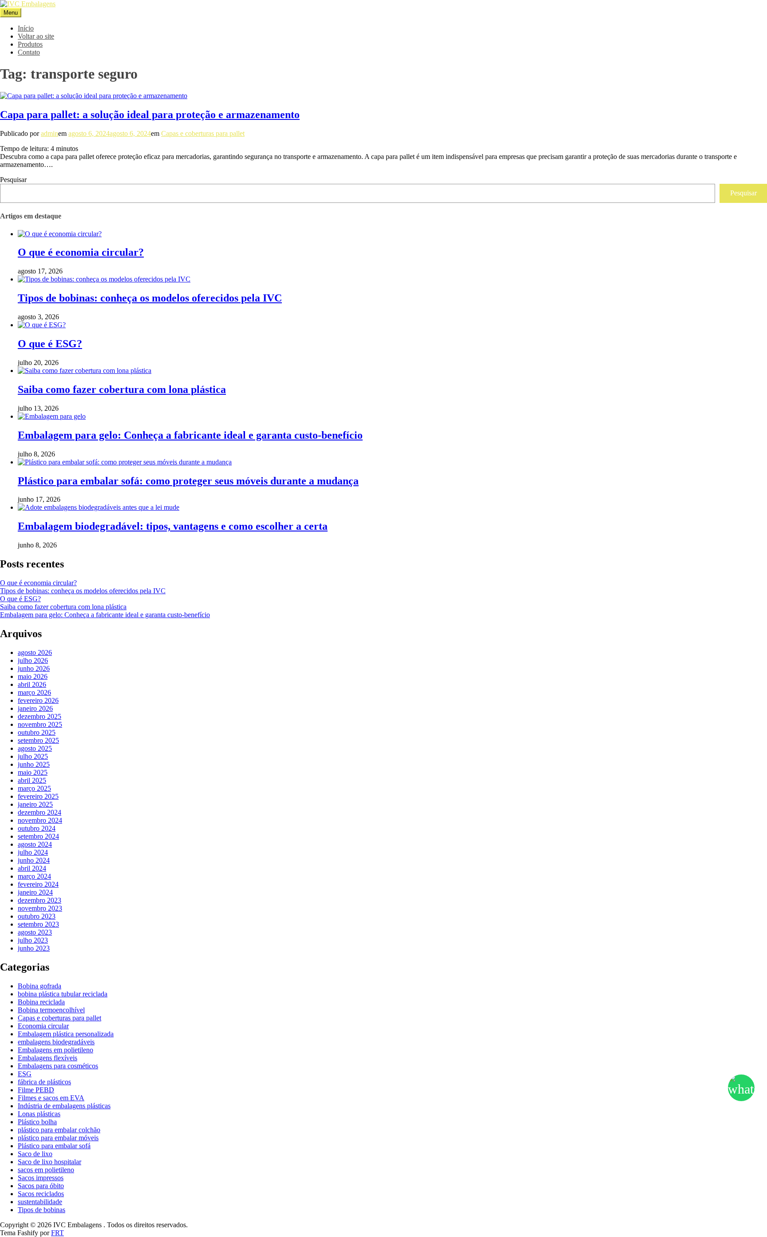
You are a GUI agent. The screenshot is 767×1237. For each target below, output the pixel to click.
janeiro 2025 (35, 804)
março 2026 (34, 692)
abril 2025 (32, 780)
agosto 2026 (35, 652)
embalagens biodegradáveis (56, 1042)
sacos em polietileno (46, 1170)
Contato (29, 52)
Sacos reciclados (41, 1193)
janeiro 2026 (35, 708)
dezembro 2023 (39, 900)
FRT (57, 1233)
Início (26, 28)
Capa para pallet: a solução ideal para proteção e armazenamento (150, 114)
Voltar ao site (36, 36)
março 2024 (34, 876)
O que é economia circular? (81, 252)
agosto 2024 (35, 844)
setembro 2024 (38, 836)
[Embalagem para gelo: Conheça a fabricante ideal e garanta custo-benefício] (52, 416)
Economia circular (43, 1026)
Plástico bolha (37, 1122)
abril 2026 (32, 684)
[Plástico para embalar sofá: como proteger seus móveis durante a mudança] (125, 462)
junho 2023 (34, 948)
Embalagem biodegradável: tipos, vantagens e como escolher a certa (173, 526)
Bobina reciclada (41, 1002)
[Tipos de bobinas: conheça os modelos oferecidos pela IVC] (104, 279)
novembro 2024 (40, 820)
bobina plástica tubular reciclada (62, 994)
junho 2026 (34, 668)
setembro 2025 (38, 740)
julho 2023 (33, 940)
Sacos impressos (40, 1177)
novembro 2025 (40, 724)
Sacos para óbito (41, 1185)
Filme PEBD (36, 1090)
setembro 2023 (38, 924)
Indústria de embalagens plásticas (64, 1106)
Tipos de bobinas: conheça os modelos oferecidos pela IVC (150, 298)
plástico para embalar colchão (59, 1130)
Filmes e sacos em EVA (51, 1098)
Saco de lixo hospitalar (49, 1162)
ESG (25, 1074)
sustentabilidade (40, 1201)
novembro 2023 (40, 908)
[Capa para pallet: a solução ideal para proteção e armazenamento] (93, 95)
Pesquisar (13, 179)
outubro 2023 (36, 916)
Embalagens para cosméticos (58, 1066)
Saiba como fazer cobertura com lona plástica (122, 389)
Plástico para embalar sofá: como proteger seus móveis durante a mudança (188, 481)
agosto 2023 (35, 932)
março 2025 (34, 788)
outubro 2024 (36, 828)
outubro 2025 (36, 732)
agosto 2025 (35, 748)
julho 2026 (33, 660)
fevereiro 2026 (38, 700)
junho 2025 (34, 764)
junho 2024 (34, 860)
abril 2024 (32, 868)
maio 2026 (32, 676)
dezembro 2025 (39, 716)
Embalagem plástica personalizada (66, 1034)
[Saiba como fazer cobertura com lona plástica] (84, 370)
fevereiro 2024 (38, 884)
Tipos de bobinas (41, 1209)
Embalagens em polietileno (55, 1050)
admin (49, 133)
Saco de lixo (35, 1154)
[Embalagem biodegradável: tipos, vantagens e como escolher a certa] (98, 507)
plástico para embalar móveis (58, 1138)
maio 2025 (32, 772)
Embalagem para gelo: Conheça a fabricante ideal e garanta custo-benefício (190, 435)
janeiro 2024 (35, 892)
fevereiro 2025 (38, 796)
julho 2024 (33, 852)
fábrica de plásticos (44, 1082)
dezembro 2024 (39, 812)
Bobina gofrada (39, 986)
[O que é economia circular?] (60, 234)
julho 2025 (33, 756)
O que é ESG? (50, 343)
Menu (11, 12)
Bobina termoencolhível (51, 1010)
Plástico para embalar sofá (54, 1146)
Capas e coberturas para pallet (203, 133)
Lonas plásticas (39, 1114)
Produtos (30, 44)
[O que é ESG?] (42, 325)
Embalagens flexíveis (47, 1058)
